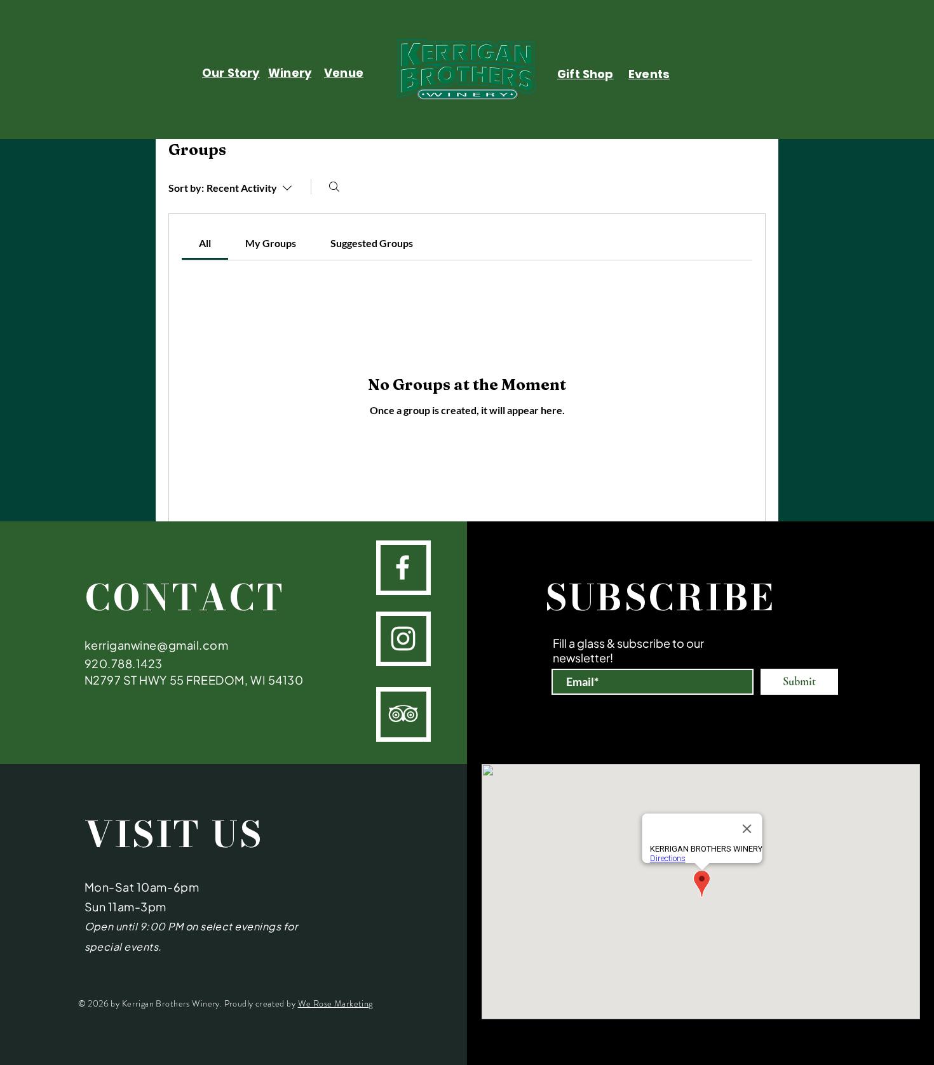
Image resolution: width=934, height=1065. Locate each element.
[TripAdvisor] (403, 713)
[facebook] (402, 567)
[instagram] (403, 638)
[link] (205, 243)
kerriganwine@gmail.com (157, 645)
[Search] (334, 186)
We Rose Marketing (335, 1003)
